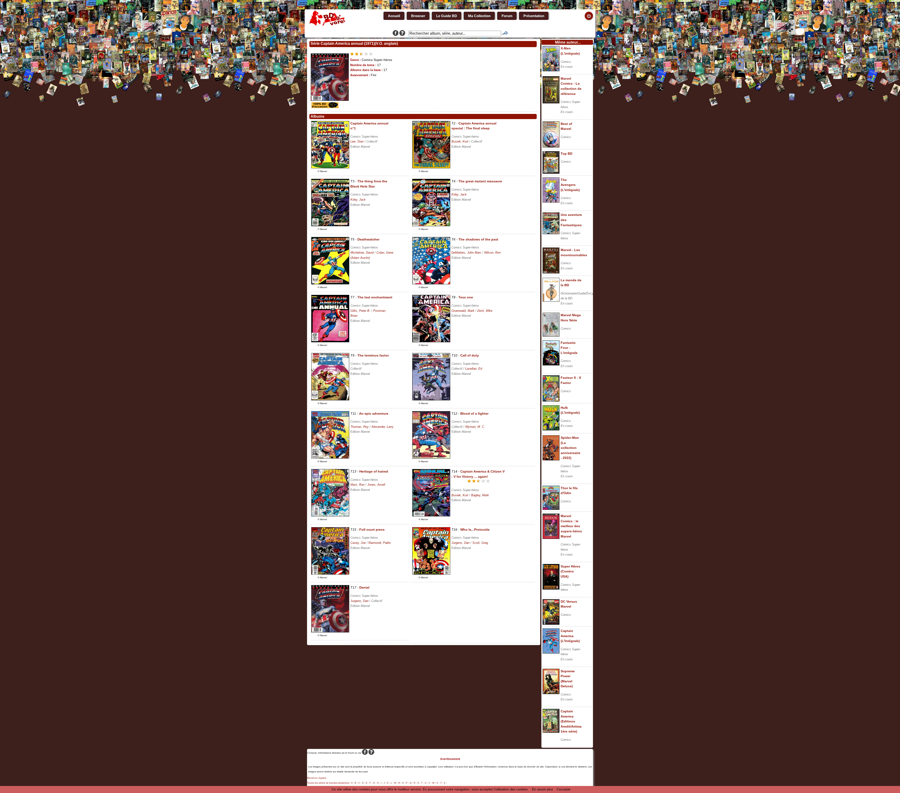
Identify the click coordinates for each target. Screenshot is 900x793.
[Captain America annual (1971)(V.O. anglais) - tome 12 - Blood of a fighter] (431, 457)
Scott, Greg (480, 543)
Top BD (566, 153)
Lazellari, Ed (473, 368)
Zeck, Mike (484, 310)
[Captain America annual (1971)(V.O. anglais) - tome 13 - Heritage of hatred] (330, 515)
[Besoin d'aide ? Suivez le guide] (402, 33)
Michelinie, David (362, 252)
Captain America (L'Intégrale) (570, 636)
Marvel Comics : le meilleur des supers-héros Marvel (571, 526)
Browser (418, 16)
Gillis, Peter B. (360, 310)
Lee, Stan (357, 141)
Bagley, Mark (480, 495)
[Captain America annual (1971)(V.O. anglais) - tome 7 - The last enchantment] (330, 341)
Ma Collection (479, 16)
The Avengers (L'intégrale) (570, 185)
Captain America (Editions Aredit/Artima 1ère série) (571, 721)
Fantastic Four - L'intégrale (569, 348)
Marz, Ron (357, 484)
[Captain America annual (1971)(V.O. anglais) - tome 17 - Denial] (330, 631)
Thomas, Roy (359, 426)
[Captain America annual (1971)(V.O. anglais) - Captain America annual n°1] (330, 167)
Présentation (533, 16)
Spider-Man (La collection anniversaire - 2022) (570, 448)
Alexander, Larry (382, 426)
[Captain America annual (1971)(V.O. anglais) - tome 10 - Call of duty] (431, 399)
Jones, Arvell (376, 484)
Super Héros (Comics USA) (570, 571)
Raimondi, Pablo (379, 543)
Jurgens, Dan (460, 543)
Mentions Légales (316, 778)
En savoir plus (542, 789)
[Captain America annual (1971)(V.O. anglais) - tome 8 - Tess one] (431, 341)
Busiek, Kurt (459, 141)
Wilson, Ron (492, 252)
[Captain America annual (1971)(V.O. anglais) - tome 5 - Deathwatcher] (330, 283)
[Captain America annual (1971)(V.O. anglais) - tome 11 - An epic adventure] (330, 457)
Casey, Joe (358, 543)
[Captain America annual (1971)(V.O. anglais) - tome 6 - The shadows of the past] (431, 283)
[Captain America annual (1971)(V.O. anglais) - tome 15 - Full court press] (330, 573)
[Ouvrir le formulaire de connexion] (589, 16)
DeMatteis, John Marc (466, 252)
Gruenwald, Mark (462, 310)
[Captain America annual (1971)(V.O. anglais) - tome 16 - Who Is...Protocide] (431, 573)
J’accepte (563, 789)
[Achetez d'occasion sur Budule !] (324, 107)
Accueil (394, 16)
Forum (507, 16)
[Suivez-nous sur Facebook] (395, 33)
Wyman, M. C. (475, 426)
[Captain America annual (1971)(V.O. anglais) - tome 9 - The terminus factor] (330, 399)
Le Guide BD (446, 16)
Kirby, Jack (358, 199)
